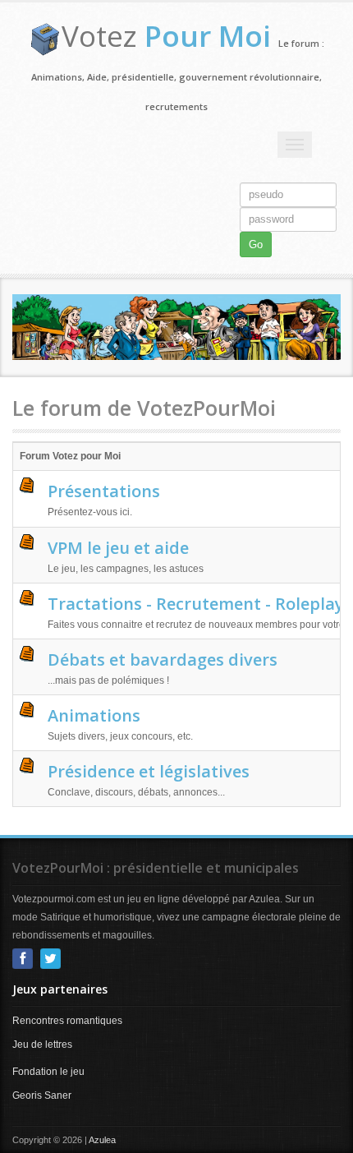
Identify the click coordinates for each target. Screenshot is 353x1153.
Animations (94, 715)
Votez (166, 35)
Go (256, 244)
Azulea (102, 1140)
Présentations (104, 491)
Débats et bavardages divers (162, 659)
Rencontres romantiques (67, 1020)
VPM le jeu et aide (118, 548)
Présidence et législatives (149, 771)
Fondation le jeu (48, 1071)
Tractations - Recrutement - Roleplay (196, 604)
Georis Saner (41, 1095)
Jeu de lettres (42, 1044)
